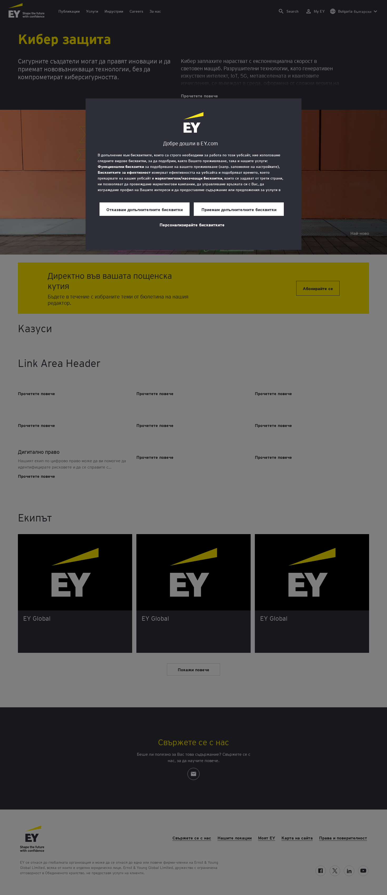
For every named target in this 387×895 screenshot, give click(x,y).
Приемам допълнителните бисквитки (238, 209)
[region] (193, 174)
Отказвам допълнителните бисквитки (144, 209)
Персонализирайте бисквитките (192, 224)
